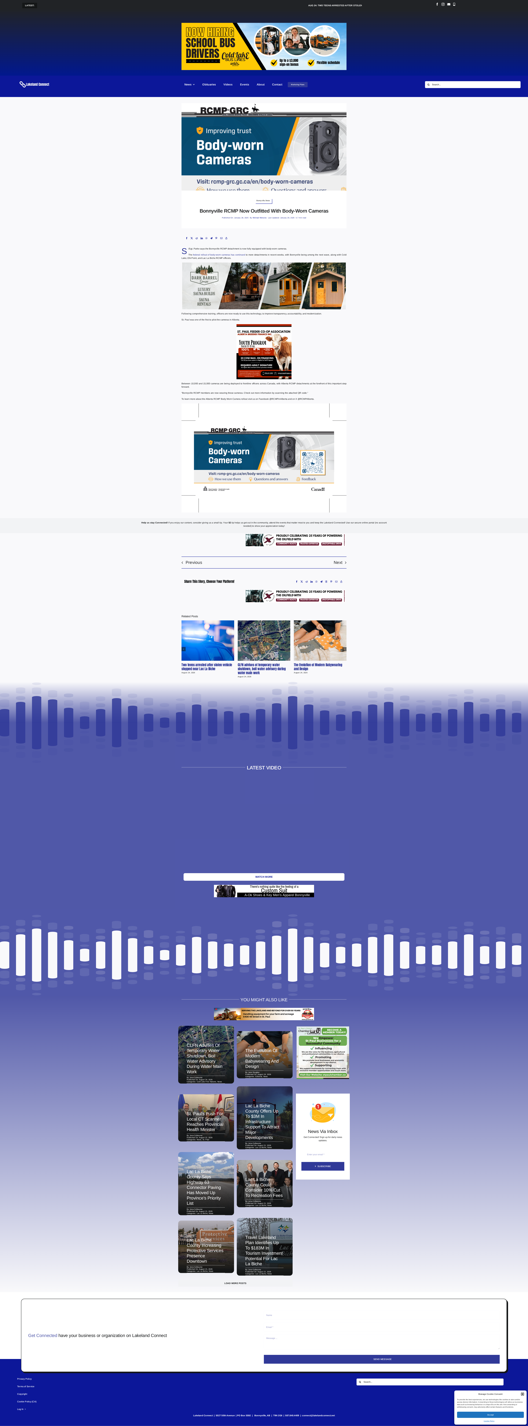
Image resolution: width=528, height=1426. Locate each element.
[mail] (448, 4)
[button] (522, 1394)
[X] (191, 238)
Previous (194, 562)
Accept (490, 1415)
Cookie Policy (489, 1421)
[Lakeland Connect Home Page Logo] (34, 81)
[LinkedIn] (201, 238)
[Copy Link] (226, 238)
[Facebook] (186, 238)
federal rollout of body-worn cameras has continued (218, 255)
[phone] (454, 4)
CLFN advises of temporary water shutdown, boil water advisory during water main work (262, 668)
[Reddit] (196, 238)
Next (338, 562)
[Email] (221, 238)
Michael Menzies (260, 218)
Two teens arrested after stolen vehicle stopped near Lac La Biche (262, 5)
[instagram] (443, 4)
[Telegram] (211, 238)
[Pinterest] (216, 238)
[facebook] (437, 4)
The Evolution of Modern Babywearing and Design (318, 666)
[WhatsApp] (206, 238)
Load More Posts (235, 1283)
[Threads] (326, 581)
